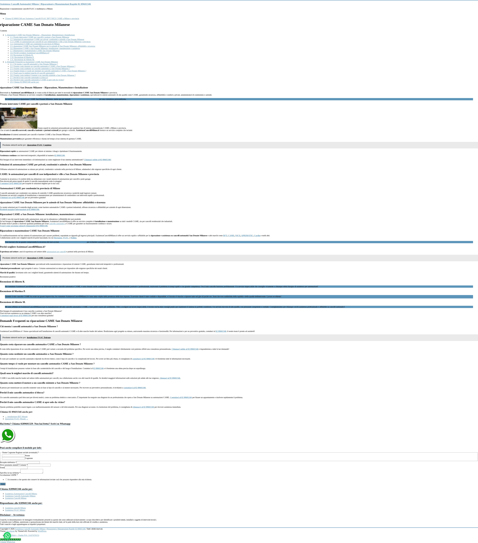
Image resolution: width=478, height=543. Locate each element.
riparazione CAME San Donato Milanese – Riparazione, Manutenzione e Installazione (40, 35)
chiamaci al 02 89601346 (170, 378)
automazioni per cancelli (56, 252)
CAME (231, 235)
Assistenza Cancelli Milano (15, 498)
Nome (27, 456)
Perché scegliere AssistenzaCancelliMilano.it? (29, 53)
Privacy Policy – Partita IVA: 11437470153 (22, 535)
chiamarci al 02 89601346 (143, 407)
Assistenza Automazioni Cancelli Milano (21, 494)
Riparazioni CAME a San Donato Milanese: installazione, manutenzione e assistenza (45, 48)
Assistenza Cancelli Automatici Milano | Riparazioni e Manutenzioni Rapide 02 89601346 (45, 4)
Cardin (257, 235)
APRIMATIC (247, 235)
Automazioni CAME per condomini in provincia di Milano (35, 44)
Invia (2, 484)
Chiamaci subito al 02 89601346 (185, 349)
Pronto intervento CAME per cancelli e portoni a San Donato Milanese (39, 37)
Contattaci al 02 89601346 (181, 397)
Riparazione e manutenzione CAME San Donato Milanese (35, 51)
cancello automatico (57, 224)
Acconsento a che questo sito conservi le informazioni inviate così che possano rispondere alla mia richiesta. (49, 479)
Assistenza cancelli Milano (15, 508)
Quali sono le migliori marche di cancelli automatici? (32, 73)
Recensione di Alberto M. (22, 60)
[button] (7, 536)
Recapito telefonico (8, 462)
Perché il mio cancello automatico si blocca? (29, 78)
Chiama (3, 542)
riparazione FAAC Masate (16, 419)
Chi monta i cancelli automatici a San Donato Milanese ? (34, 64)
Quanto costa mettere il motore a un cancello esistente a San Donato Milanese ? (43, 75)
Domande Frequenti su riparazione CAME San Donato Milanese (31, 62)
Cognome (29, 458)
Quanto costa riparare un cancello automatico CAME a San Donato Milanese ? (42, 66)
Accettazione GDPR (9, 475)
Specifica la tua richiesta (10, 473)
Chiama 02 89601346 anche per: (24, 82)
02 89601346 (221, 331)
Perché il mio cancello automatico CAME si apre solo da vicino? (37, 80)
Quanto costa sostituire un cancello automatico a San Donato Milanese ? (40, 69)
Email (2, 467)
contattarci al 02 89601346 (143, 359)
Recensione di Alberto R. (21, 55)
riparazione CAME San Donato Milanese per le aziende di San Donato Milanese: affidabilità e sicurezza (52, 46)
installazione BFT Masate (16, 417)
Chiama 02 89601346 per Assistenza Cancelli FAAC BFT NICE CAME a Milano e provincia (42, 18)
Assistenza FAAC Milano (15, 510)
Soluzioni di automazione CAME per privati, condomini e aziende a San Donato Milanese (47, 39)
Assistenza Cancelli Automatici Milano (20, 496)
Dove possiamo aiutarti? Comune (14, 465)
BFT (225, 235)
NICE (237, 235)
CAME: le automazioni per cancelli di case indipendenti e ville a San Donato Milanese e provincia (50, 42)
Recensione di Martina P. (22, 57)
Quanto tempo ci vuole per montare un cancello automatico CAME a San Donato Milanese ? (48, 71)
